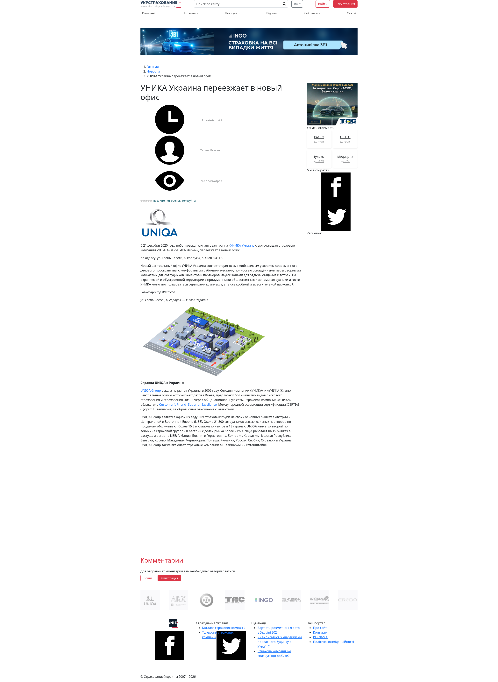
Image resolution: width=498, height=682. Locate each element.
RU (296, 4)
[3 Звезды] (146, 201)
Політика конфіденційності (333, 642)
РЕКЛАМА (320, 637)
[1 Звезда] (141, 201)
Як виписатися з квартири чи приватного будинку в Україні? (280, 642)
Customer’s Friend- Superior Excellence (188, 404)
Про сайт (320, 628)
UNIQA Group (150, 390)
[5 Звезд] (151, 201)
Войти (322, 4)
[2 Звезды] (144, 201)
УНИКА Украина (242, 245)
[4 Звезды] (148, 201)
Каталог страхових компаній (223, 628)
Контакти (320, 632)
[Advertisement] (221, 498)
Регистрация (345, 4)
